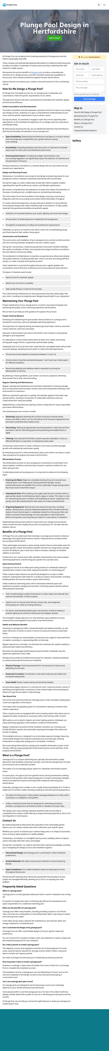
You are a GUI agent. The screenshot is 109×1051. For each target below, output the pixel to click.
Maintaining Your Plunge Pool (86, 116)
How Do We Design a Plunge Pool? (88, 112)
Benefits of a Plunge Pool (84, 119)
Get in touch (54, 38)
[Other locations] (99, 5)
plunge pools (36, 72)
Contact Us (78, 127)
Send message (89, 99)
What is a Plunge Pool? (83, 123)
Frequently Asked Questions (85, 130)
